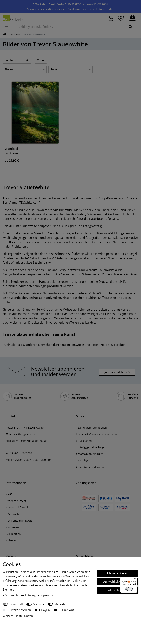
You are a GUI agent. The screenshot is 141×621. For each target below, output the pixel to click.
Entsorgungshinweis (19, 520)
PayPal (45, 610)
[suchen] (130, 26)
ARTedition (14, 534)
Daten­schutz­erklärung (20, 595)
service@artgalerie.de (22, 434)
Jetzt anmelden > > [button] (117, 372)
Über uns (13, 540)
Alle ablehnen (117, 590)
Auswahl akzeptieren (117, 582)
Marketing (61, 604)
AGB (9, 494)
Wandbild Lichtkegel (12, 151)
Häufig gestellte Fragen (91, 447)
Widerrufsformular (18, 507)
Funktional (68, 610)
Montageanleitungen (90, 454)
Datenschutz (15, 514)
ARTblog (82, 460)
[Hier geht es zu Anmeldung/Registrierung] (110, 18)
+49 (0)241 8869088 (20, 453)
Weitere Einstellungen (18, 616)
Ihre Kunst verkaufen (90, 467)
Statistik (38, 604)
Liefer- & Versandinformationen (97, 434)
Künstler (15, 34)
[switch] (129, 589)
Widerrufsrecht (16, 501)
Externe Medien (20, 610)
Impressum (14, 527)
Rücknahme (84, 440)
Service (81, 416)
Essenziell (16, 604)
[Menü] (135, 579)
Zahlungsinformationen (92, 427)
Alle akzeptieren (117, 573)
